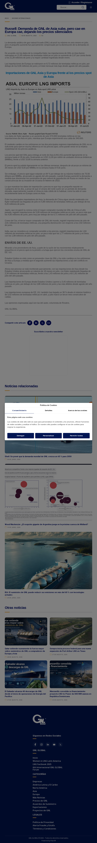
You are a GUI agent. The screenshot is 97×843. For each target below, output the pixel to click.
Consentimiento (19, 410)
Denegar (21, 435)
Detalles (48, 410)
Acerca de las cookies (77, 410)
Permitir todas (76, 435)
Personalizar (48, 435)
